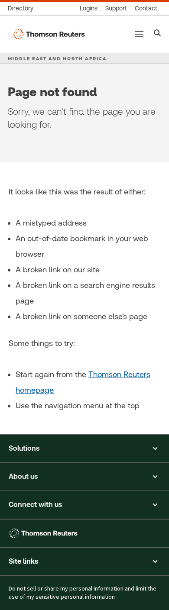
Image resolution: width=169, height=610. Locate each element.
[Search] (157, 34)
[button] (84, 448)
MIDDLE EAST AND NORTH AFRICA (57, 58)
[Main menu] (139, 34)
